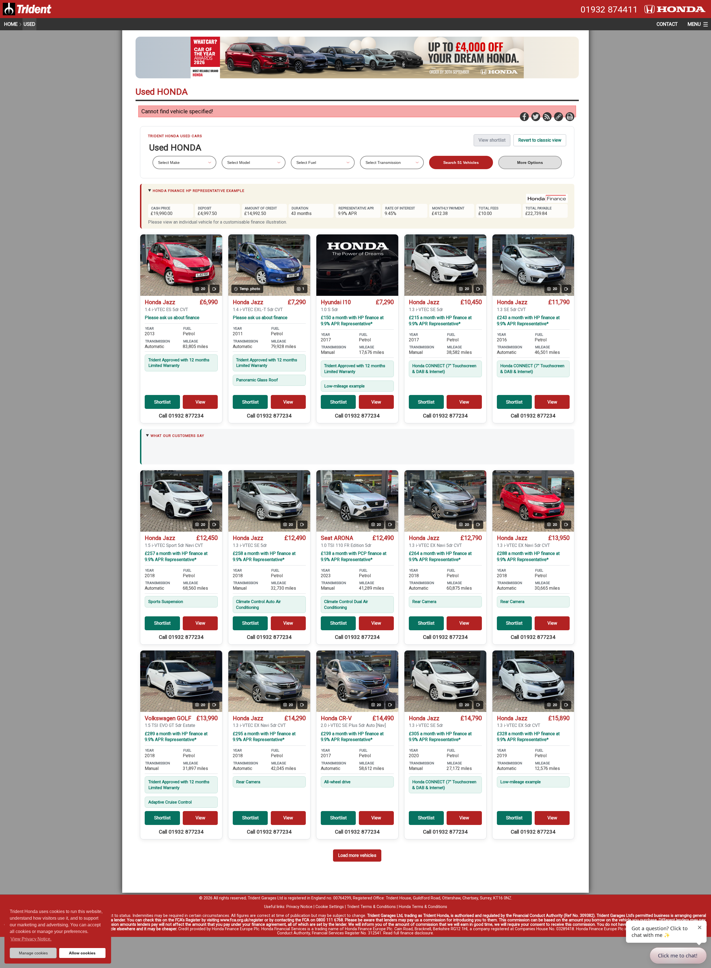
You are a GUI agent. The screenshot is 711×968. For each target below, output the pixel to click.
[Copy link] (558, 116)
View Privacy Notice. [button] (31, 939)
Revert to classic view (539, 140)
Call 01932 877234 (181, 416)
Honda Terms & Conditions (423, 906)
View (200, 402)
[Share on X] (535, 116)
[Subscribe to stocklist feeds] (547, 116)
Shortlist (162, 402)
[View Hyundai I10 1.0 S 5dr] (357, 265)
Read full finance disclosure (408, 933)
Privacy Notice (299, 906)
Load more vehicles (357, 855)
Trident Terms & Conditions (371, 906)
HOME (10, 24)
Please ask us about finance (172, 317)
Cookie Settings (330, 906)
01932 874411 (609, 9)
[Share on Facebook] (524, 116)
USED (29, 24)
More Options (530, 162)
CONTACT (667, 24)
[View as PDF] (569, 116)
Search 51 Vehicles (461, 162)
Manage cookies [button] (33, 953)
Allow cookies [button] (82, 953)
